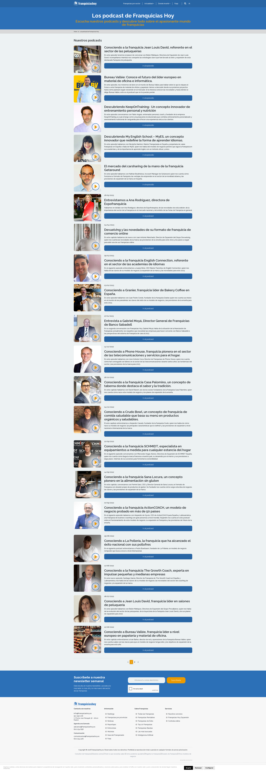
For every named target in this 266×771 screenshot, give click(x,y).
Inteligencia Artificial (145, 735)
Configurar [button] (209, 768)
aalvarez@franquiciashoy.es (84, 727)
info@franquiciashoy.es (83, 713)
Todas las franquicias (146, 714)
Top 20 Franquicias (145, 725)
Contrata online (174, 721)
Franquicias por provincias (117, 717)
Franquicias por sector (131, 4)
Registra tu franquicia (152, 754)
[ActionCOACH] (87, 516)
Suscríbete (176, 680)
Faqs (176, 4)
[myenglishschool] (87, 149)
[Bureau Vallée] (87, 90)
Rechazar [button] (198, 768)
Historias (110, 732)
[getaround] (87, 179)
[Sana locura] (87, 486)
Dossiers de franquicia (169, 754)
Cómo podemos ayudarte (135, 754)
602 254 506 (79, 739)
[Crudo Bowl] (87, 421)
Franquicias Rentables (146, 717)
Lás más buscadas (145, 732)
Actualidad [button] (148, 4)
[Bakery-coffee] (87, 299)
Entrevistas (111, 728)
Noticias (110, 721)
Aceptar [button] (188, 768)
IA (189, 4)
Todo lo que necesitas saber (115, 754)
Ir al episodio (148, 66)
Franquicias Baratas (145, 728)
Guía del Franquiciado (115, 735)
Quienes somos (98, 754)
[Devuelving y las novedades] (87, 239)
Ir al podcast (148, 216)
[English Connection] (87, 269)
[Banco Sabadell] (87, 330)
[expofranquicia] (87, 209)
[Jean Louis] (87, 610)
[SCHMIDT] (87, 455)
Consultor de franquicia (83, 754)
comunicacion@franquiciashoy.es (86, 736)
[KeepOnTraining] (87, 120)
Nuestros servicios (175, 714)
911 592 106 (78, 716)
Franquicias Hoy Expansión (178, 717)
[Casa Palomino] (87, 391)
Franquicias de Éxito (145, 721)
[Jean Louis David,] (87, 60)
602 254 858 (79, 729)
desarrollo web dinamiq (186, 760)
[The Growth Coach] (87, 550)
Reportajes (111, 725)
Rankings (110, 714)
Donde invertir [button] (163, 4)
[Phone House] (87, 360)
